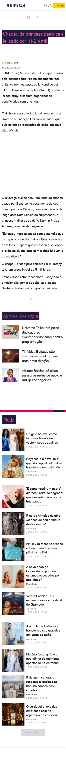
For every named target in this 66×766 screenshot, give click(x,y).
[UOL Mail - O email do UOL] (45, 5)
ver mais (30, 732)
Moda (33, 17)
